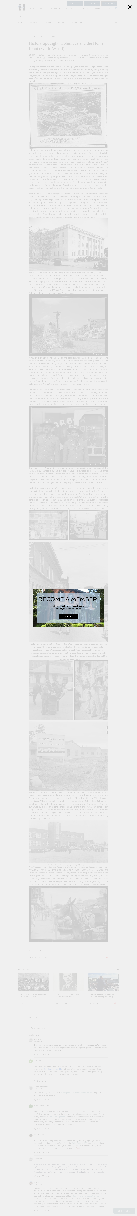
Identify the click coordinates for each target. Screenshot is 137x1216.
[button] (130, 7)
